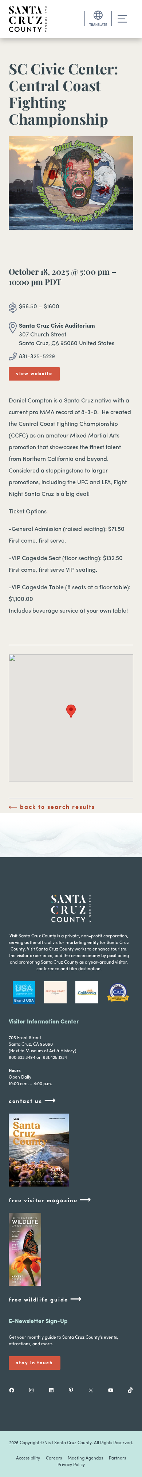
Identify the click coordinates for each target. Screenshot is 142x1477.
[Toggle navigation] (122, 19)
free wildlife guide (45, 1299)
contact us (32, 1101)
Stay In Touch (34, 1363)
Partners (117, 1458)
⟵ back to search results (52, 807)
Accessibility (28, 1458)
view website (34, 373)
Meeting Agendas (85, 1458)
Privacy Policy (71, 1465)
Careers (54, 1458)
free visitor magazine (50, 1200)
